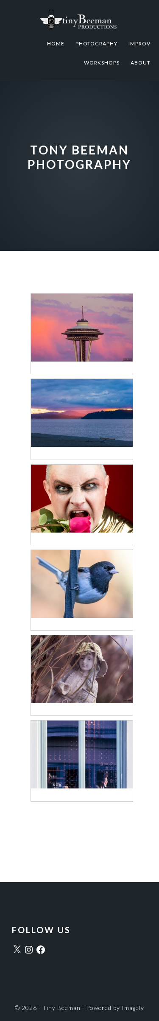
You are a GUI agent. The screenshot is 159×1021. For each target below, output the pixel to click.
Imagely (133, 1007)
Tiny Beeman (79, 19)
